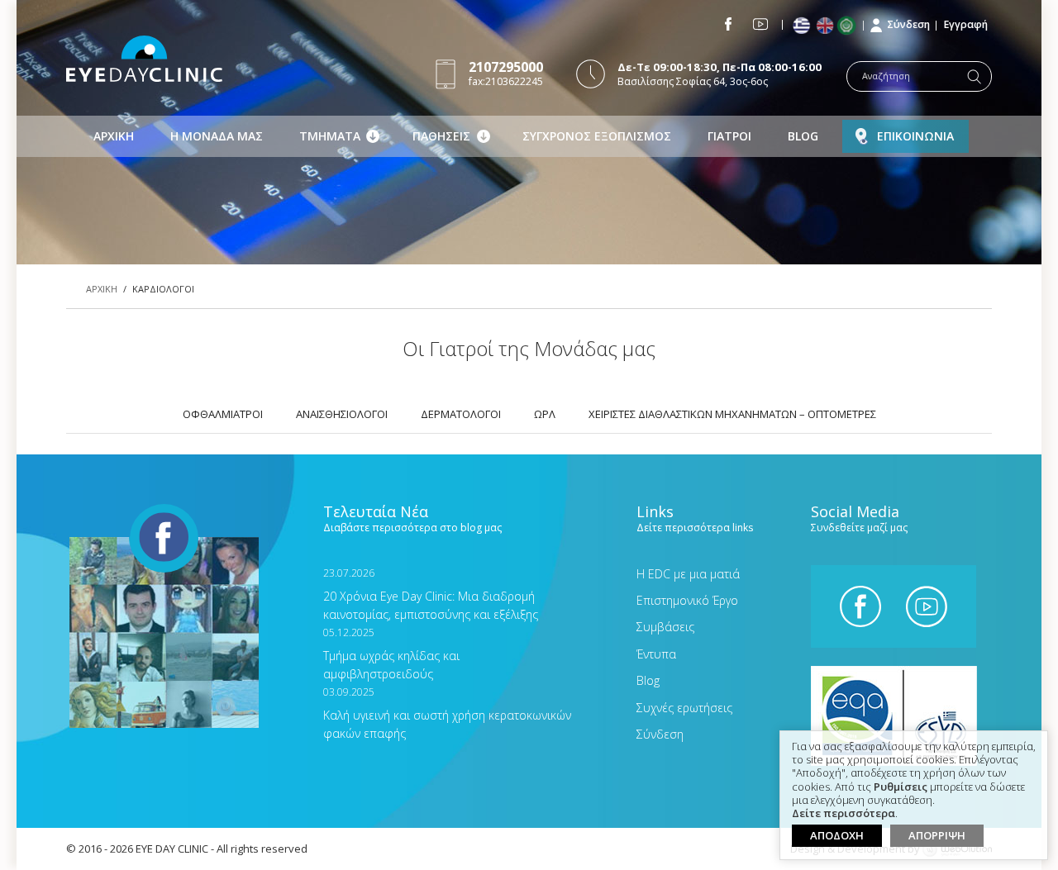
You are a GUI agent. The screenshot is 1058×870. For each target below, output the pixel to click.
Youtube (760, 24)
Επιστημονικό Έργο (687, 600)
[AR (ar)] (850, 26)
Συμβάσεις (665, 627)
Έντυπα (656, 654)
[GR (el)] (803, 26)
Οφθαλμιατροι (223, 413)
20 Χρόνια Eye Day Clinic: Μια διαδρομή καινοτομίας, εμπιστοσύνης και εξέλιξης (430, 594)
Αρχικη (113, 136)
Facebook (728, 24)
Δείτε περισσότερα (843, 813)
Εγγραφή (966, 24)
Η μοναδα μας (216, 136)
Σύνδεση (908, 24)
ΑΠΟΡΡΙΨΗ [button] (936, 835)
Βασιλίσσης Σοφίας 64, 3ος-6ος (719, 73)
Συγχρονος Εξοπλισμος (596, 136)
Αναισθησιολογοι (342, 413)
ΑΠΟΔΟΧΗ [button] (837, 835)
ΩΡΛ (544, 413)
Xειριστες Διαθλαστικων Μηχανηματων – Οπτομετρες (732, 413)
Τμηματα (329, 136)
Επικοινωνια (915, 136)
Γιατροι (729, 136)
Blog (803, 136)
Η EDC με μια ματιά (688, 574)
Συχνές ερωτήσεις (684, 707)
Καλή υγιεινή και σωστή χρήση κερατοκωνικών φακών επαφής (447, 713)
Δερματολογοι (461, 413)
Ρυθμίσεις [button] (900, 787)
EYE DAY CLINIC (144, 59)
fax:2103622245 (506, 73)
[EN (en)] (826, 26)
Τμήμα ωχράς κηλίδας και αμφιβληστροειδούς (391, 653)
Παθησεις (441, 136)
